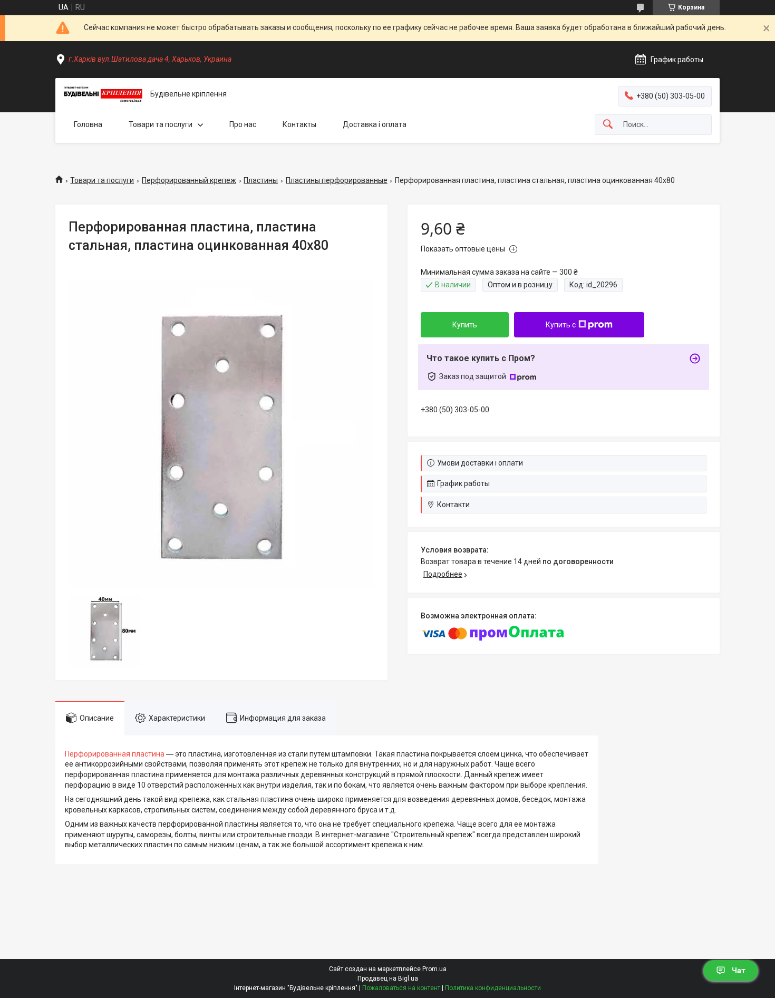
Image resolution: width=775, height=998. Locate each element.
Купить (464, 325)
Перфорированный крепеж (189, 180)
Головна (88, 124)
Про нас (242, 124)
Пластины (261, 180)
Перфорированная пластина (114, 754)
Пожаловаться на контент (401, 988)
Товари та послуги (160, 124)
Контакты (299, 124)
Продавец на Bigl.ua (387, 978)
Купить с (561, 325)
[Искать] (607, 125)
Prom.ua (434, 969)
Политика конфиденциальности (493, 988)
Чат (738, 970)
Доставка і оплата (374, 124)
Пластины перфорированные (337, 180)
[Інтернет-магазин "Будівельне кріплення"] (102, 94)
